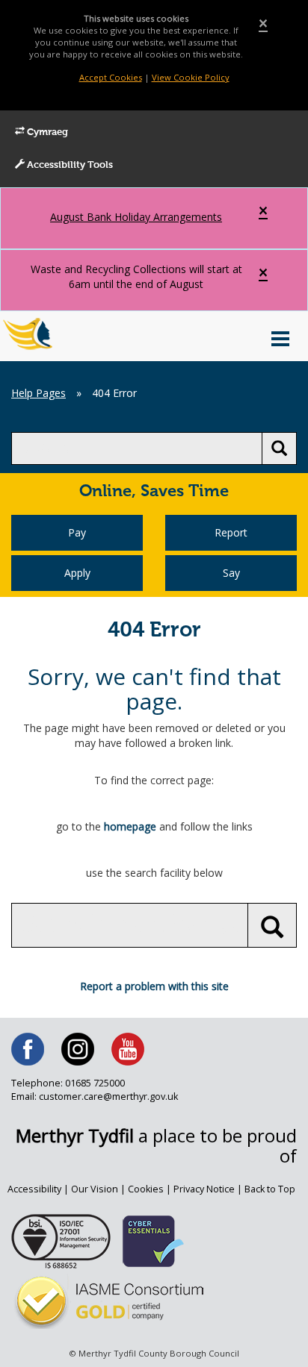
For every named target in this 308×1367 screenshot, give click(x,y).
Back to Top (269, 1189)
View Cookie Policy (191, 77)
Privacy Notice (204, 1189)
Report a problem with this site (154, 986)
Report (231, 532)
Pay (77, 532)
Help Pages (38, 393)
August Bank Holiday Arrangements (136, 217)
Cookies (146, 1189)
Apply (77, 573)
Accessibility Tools (69, 165)
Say (231, 573)
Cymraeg (46, 132)
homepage (130, 826)
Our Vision (94, 1189)
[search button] (279, 448)
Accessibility (34, 1189)
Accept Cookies (110, 77)
